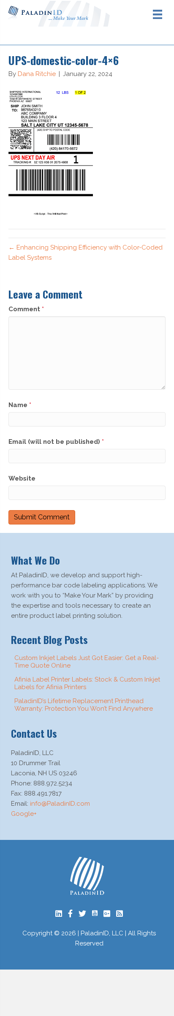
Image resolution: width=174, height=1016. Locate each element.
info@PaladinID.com (60, 803)
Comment (26, 309)
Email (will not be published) (56, 442)
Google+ (24, 814)
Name (19, 405)
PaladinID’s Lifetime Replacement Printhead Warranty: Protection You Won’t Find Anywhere (83, 704)
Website (21, 478)
